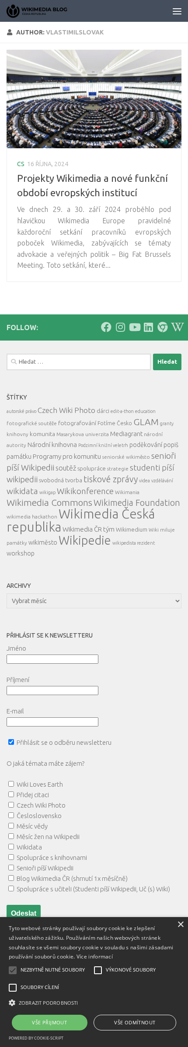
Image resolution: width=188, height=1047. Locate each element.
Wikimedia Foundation (137, 503)
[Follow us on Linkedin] (148, 327)
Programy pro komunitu (67, 456)
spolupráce (91, 468)
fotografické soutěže (32, 423)
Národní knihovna (52, 444)
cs (20, 163)
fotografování (77, 422)
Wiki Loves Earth (40, 784)
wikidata (22, 491)
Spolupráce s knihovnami (52, 857)
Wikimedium (131, 529)
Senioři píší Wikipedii (45, 868)
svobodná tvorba (60, 480)
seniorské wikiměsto (126, 457)
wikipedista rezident (133, 543)
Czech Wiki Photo (66, 410)
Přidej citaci (33, 794)
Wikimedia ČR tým (89, 529)
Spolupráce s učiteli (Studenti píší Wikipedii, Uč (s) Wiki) (93, 889)
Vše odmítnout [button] (134, 1022)
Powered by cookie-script (36, 1038)
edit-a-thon (122, 411)
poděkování (145, 444)
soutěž (66, 468)
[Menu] (177, 11)
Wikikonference (85, 491)
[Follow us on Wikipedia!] (176, 327)
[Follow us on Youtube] (134, 327)
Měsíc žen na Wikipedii (48, 836)
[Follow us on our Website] (162, 327)
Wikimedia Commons (49, 503)
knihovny (17, 434)
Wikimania (127, 492)
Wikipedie (85, 540)
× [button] (180, 924)
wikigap (47, 492)
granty (167, 423)
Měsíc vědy (32, 826)
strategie (118, 468)
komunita (42, 433)
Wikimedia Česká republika (81, 520)
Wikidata (29, 847)
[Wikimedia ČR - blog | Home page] (48, 10)
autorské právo (21, 411)
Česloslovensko (39, 815)
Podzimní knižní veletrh (103, 445)
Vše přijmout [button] (49, 1022)
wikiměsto (42, 542)
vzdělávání (162, 480)
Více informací (95, 956)
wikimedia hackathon (32, 516)
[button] (94, 1003)
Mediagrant (126, 433)
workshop (21, 553)
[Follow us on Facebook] (106, 327)
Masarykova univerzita (82, 434)
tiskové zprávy (111, 479)
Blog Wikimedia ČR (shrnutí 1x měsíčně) (72, 878)
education (145, 411)
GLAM (146, 421)
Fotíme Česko (114, 423)
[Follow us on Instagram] (120, 327)
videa (144, 480)
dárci (103, 411)
